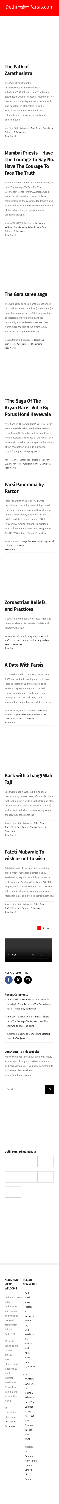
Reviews (34, 460)
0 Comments (19, 132)
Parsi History (18, 464)
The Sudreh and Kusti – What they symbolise (30, 1353)
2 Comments (36, 344)
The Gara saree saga (26, 294)
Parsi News (36, 128)
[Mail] (28, 980)
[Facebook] (9, 980)
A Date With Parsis (24, 665)
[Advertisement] (28, 1121)
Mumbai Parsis (36, 827)
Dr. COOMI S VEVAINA (17, 1016)
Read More (10, 136)
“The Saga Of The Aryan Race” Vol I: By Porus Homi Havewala (28, 407)
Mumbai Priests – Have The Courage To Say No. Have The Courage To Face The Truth (29, 1021)
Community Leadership (30, 227)
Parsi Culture (22, 344)
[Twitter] (18, 980)
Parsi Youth (37, 714)
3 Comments (19, 231)
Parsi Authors (31, 464)
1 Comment (18, 644)
